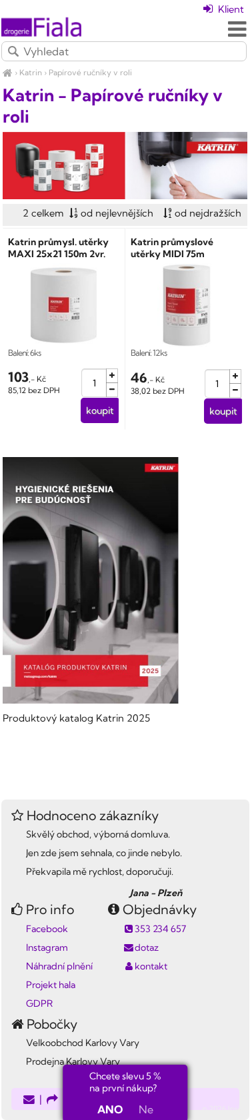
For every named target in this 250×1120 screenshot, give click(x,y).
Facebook (47, 929)
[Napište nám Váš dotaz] (29, 1100)
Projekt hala (50, 985)
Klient (229, 9)
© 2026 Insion (225, 1108)
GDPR (39, 1003)
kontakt (151, 966)
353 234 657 (160, 929)
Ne (146, 1109)
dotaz (147, 947)
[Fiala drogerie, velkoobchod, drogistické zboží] (8, 72)
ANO (110, 1109)
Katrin (30, 72)
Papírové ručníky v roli (90, 72)
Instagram (47, 947)
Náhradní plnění (59, 966)
